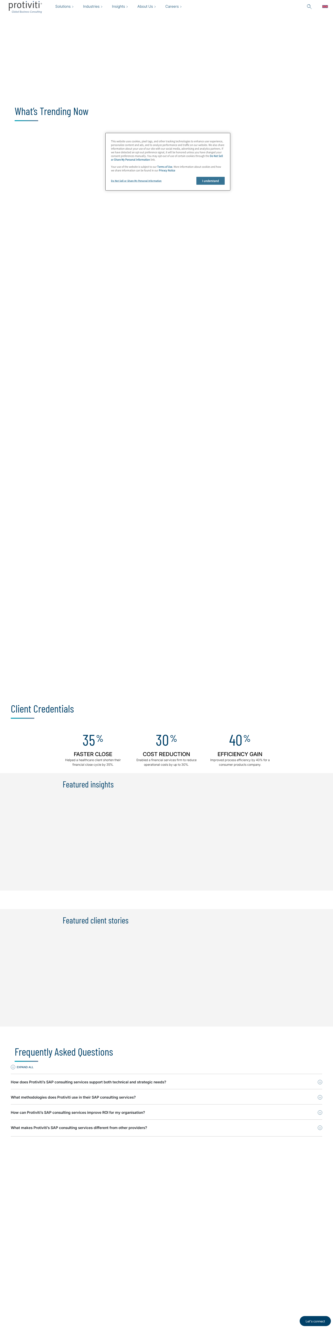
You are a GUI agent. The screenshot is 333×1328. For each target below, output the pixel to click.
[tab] (50, 357)
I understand (210, 181)
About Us (94, 1278)
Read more (142, 240)
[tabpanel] (166, 447)
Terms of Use (164, 167)
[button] (22, 1067)
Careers (93, 1289)
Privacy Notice (167, 170)
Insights (93, 1311)
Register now (247, 240)
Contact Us (96, 1300)
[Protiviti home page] (32, 1283)
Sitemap (117, 1300)
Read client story (42, 240)
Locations (119, 1278)
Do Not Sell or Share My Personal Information (136, 180)
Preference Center (125, 1289)
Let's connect (315, 1321)
